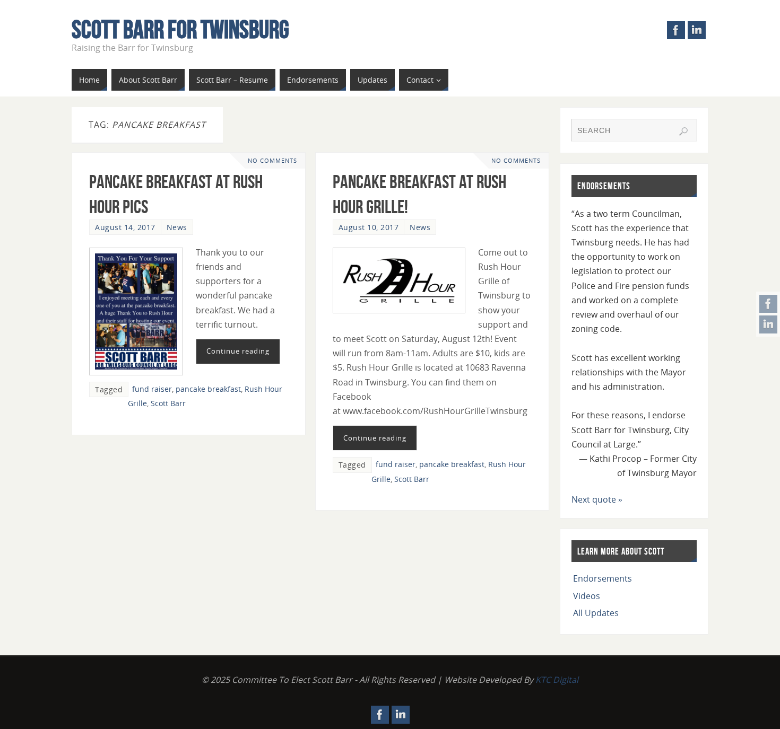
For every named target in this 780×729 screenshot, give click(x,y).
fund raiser (152, 389)
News (177, 227)
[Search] (683, 131)
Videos (586, 596)
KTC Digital (556, 680)
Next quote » (596, 499)
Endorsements (602, 578)
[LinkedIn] (768, 324)
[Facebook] (768, 304)
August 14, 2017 (125, 227)
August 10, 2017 (369, 227)
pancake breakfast (208, 389)
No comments (272, 160)
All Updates (596, 613)
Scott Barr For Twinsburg (180, 29)
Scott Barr (168, 403)
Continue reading (238, 351)
